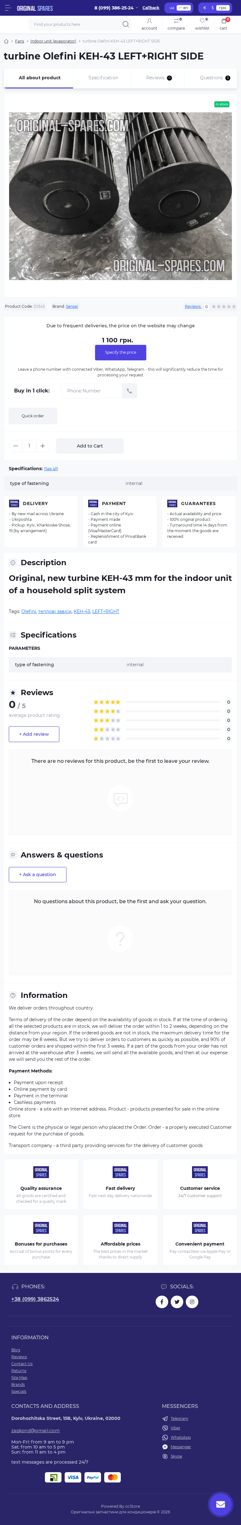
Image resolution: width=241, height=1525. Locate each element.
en (185, 7)
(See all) (51, 468)
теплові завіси (55, 611)
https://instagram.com (192, 1302)
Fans (19, 41)
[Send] (129, 390)
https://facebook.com (162, 1302)
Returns (18, 1370)
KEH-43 (82, 611)
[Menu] (8, 8)
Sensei (72, 306)
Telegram (179, 1418)
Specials (18, 1391)
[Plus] (42, 446)
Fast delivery (120, 1188)
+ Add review (34, 734)
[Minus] (15, 446)
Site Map (19, 1377)
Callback (150, 7)
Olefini (28, 611)
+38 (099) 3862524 (35, 1299)
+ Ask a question (37, 874)
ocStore (132, 1506)
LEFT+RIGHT (105, 611)
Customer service (200, 1188)
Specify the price (120, 352)
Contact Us (22, 1363)
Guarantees (198, 503)
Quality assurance (41, 1188)
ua (171, 7)
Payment (114, 503)
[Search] (125, 24)
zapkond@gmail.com (35, 1430)
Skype (176, 1456)
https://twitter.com (177, 1302)
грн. (223, 7)
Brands (18, 1384)
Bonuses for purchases (41, 1244)
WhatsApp (181, 1437)
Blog (15, 1350)
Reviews (19, 1356)
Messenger (181, 1446)
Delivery (35, 503)
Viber (175, 1428)
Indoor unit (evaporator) (53, 41)
